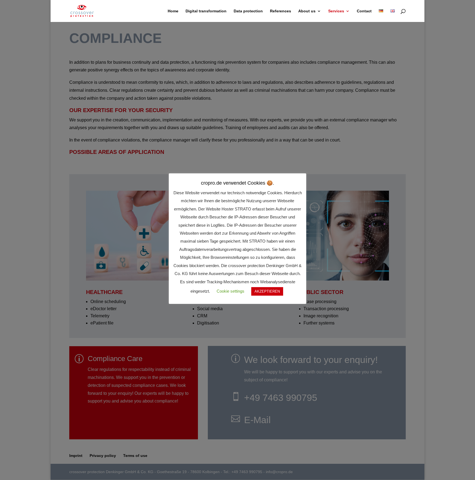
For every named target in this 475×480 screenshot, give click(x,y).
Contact (364, 11)
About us (307, 11)
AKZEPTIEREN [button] (267, 291)
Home (173, 11)
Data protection (248, 11)
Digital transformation (206, 11)
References (280, 11)
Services (336, 11)
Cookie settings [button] (230, 291)
